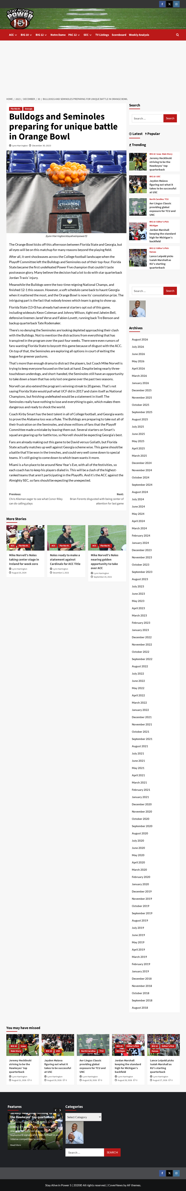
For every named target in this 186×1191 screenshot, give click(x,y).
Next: (97, 499)
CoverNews (115, 1185)
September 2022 (142, 659)
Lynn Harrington (20, 145)
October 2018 (140, 993)
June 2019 (138, 935)
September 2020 (142, 826)
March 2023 (139, 615)
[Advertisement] (93, 67)
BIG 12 (40, 35)
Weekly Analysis (139, 35)
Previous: (35, 499)
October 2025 (140, 404)
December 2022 (142, 637)
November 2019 (142, 898)
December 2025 (142, 390)
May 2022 (138, 688)
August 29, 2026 (54, 1080)
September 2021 (142, 738)
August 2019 (140, 920)
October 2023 (140, 564)
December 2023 (142, 550)
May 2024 (138, 513)
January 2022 (140, 709)
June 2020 (138, 847)
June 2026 (138, 354)
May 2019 (138, 942)
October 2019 (140, 906)
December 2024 (142, 462)
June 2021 (138, 760)
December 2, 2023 (61, 572)
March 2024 (139, 528)
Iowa (158, 154)
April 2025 (138, 448)
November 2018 (142, 985)
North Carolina (156, 199)
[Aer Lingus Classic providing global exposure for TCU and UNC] (138, 206)
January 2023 (140, 630)
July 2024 (138, 499)
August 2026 (140, 339)
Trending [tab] (138, 144)
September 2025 (142, 412)
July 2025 (138, 426)
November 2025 (142, 397)
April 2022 (138, 695)
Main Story (167, 154)
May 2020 (138, 855)
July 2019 (138, 927)
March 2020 (139, 869)
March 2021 (139, 782)
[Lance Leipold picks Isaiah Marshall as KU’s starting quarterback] (138, 257)
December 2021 (142, 717)
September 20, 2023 (103, 577)
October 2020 (140, 818)
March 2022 (139, 702)
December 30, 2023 (41, 145)
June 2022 (138, 680)
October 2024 (140, 477)
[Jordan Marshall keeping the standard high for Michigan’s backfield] (138, 231)
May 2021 (138, 768)
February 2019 (141, 964)
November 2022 (142, 644)
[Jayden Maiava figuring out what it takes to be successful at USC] (138, 184)
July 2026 (138, 346)
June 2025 (138, 433)
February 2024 (141, 535)
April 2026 (138, 368)
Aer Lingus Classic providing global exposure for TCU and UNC (162, 209)
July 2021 (138, 753)
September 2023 (142, 571)
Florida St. (16, 108)
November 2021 (142, 724)
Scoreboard (119, 35)
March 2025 (139, 455)
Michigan (153, 225)
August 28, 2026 (89, 1080)
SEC (86, 35)
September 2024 (142, 484)
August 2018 (140, 1007)
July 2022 (138, 673)
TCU (167, 199)
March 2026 (139, 375)
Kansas (152, 252)
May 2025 (138, 441)
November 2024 (142, 470)
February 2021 (141, 789)
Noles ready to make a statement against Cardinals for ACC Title (65, 559)
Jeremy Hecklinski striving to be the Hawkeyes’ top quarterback (160, 164)
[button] (177, 35)
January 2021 (140, 797)
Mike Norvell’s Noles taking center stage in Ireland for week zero (24, 559)
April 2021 (138, 775)
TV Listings (102, 35)
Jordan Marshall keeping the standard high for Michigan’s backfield (162, 235)
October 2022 (140, 651)
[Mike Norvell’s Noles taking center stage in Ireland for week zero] (25, 538)
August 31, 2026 (19, 1080)
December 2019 (142, 891)
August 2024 (140, 492)
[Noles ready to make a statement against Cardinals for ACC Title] (66, 538)
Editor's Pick (162, 221)
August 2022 (140, 666)
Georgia (28, 108)
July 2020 (138, 840)
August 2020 (140, 833)
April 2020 (138, 862)
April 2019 (138, 949)
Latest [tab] (137, 133)
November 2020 (142, 811)
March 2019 (139, 956)
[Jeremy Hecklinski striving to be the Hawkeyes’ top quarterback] (138, 161)
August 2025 (140, 419)
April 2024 (138, 521)
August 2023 (140, 579)
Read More (15, 1145)
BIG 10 (25, 35)
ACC (11, 35)
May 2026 (138, 361)
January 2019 (140, 971)
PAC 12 (72, 35)
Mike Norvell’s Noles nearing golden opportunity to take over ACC (104, 561)
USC (158, 176)
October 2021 (140, 731)
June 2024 (138, 506)
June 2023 (138, 593)
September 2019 (142, 913)
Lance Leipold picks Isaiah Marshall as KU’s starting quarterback (161, 262)
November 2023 (142, 557)
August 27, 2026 (160, 1080)
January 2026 (140, 383)
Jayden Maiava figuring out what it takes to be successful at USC (162, 186)
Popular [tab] (153, 133)
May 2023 (138, 600)
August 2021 (140, 746)
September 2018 (142, 1000)
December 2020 (142, 804)
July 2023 (138, 586)
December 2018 (142, 978)
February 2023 (141, 622)
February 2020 (141, 876)
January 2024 (140, 542)
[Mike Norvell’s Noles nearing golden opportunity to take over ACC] (107, 538)
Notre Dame (58, 35)
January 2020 (140, 884)
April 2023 (138, 608)
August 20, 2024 (19, 572)
